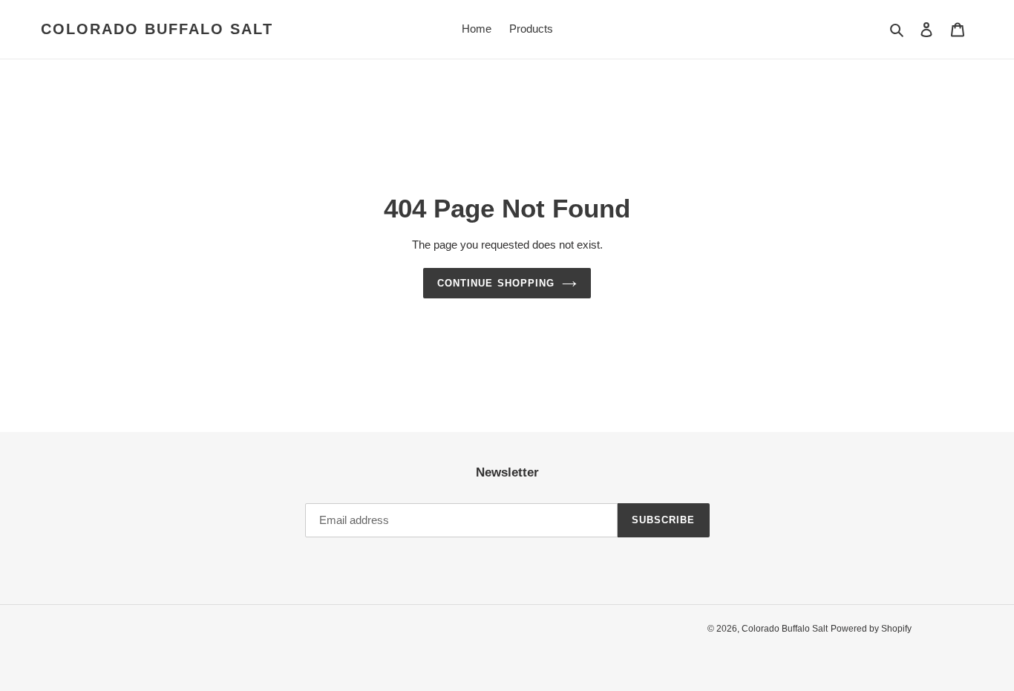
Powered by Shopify (871, 628)
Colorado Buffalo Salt (157, 29)
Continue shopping (496, 283)
